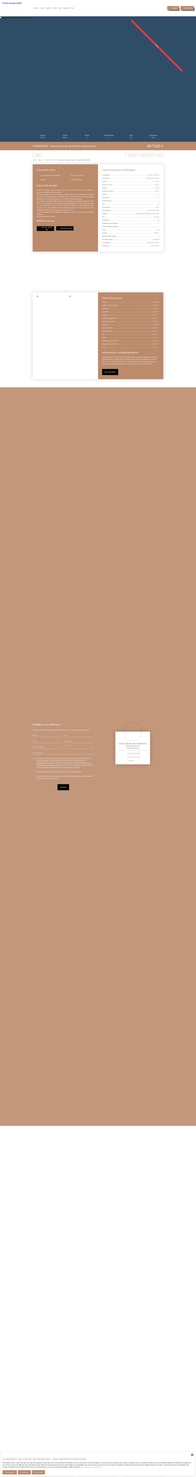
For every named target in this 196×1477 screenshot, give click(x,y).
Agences (66, 8)
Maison (40, 160)
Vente (35, 160)
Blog (72, 8)
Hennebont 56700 (51, 160)
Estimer (48, 8)
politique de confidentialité (49, 778)
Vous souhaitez (67, 745)
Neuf (60, 8)
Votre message (38, 753)
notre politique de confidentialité (91, 1467)
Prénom (35, 735)
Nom (65, 735)
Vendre (54, 8)
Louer (42, 8)
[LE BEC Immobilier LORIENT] (15, 8)
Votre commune (38, 747)
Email (34, 741)
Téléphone (67, 741)
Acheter (36, 8)
